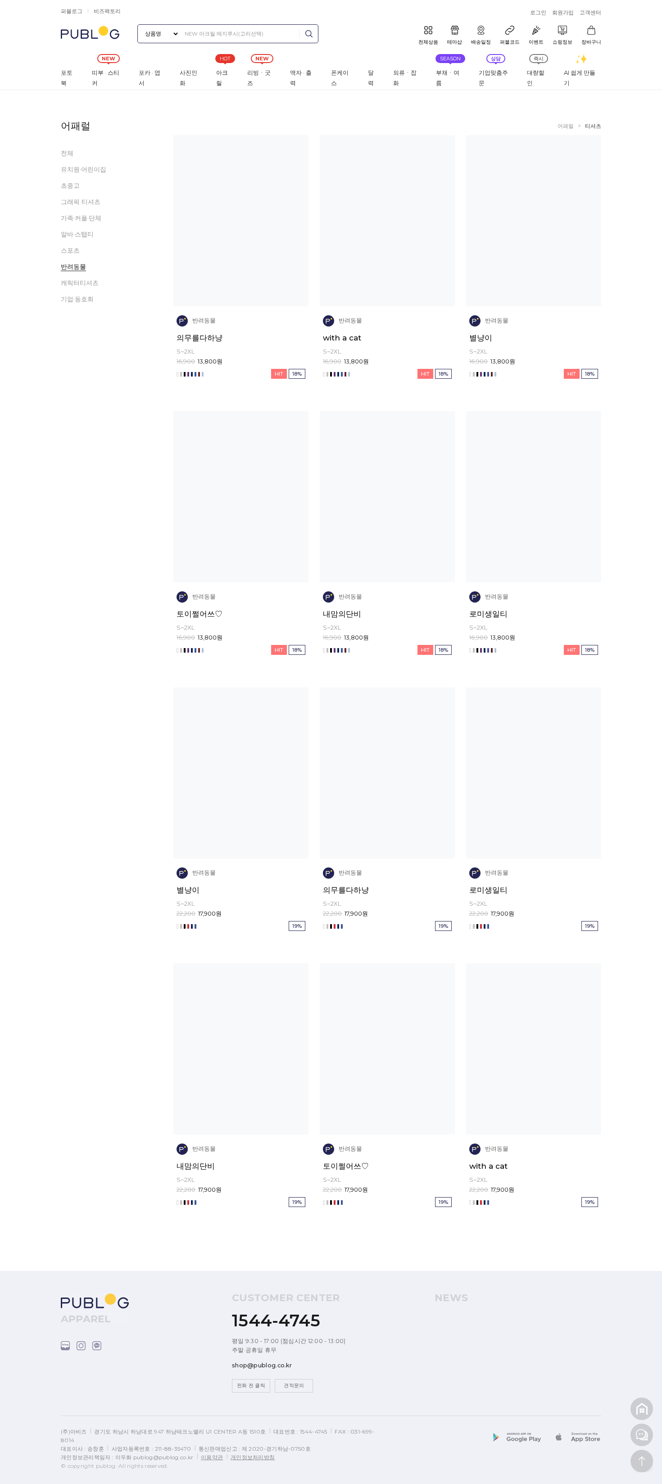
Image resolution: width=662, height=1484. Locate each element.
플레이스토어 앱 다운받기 (522, 1438)
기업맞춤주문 (493, 77)
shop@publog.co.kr (262, 1365)
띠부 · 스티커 (105, 77)
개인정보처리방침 (253, 1457)
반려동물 (73, 267)
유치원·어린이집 (83, 169)
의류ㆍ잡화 (405, 77)
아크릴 (222, 77)
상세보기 (209, 290)
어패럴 (566, 126)
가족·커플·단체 (81, 218)
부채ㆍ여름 (447, 77)
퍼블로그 (71, 11)
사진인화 (188, 77)
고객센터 (590, 12)
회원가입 (563, 12)
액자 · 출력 (301, 77)
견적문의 (294, 1385)
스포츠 (70, 250)
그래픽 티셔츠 (80, 202)
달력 (371, 77)
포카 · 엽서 (149, 77)
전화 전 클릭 (251, 1385)
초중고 (70, 186)
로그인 (538, 12)
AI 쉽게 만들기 (579, 77)
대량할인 (535, 77)
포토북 (67, 77)
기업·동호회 (77, 299)
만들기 (273, 290)
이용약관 (212, 1457)
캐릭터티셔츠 (80, 283)
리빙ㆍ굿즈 (259, 77)
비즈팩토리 (107, 11)
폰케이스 (340, 77)
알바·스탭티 (77, 234)
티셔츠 (593, 126)
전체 (67, 153)
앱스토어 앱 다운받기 (576, 1438)
